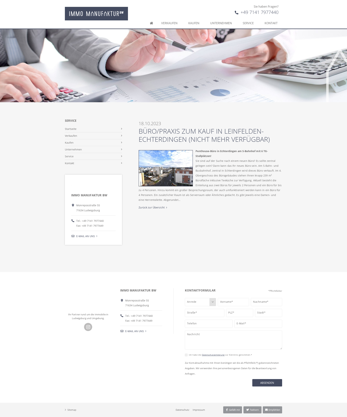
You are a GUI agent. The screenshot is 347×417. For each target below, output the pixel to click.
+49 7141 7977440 (259, 12)
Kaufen (193, 23)
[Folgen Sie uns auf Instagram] (88, 327)
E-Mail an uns (85, 236)
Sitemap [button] (71, 409)
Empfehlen (274, 409)
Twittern (254, 409)
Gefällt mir (234, 409)
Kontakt (271, 23)
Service (248, 23)
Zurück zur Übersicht (152, 207)
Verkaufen (169, 23)
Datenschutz (182, 409)
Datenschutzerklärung (213, 354)
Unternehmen (221, 23)
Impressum (199, 409)
